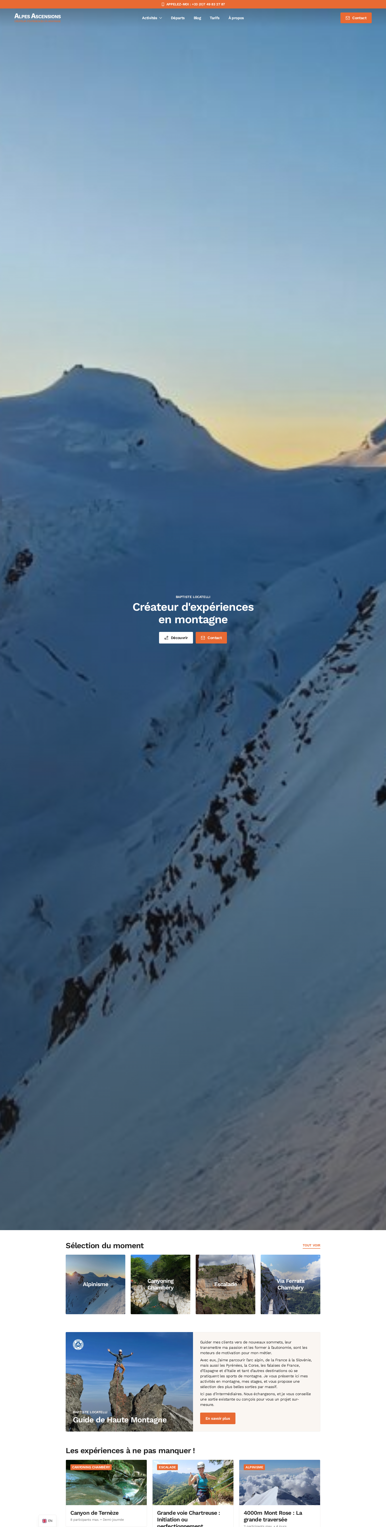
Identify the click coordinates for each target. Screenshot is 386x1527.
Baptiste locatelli (193, 597)
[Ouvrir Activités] (160, 18)
